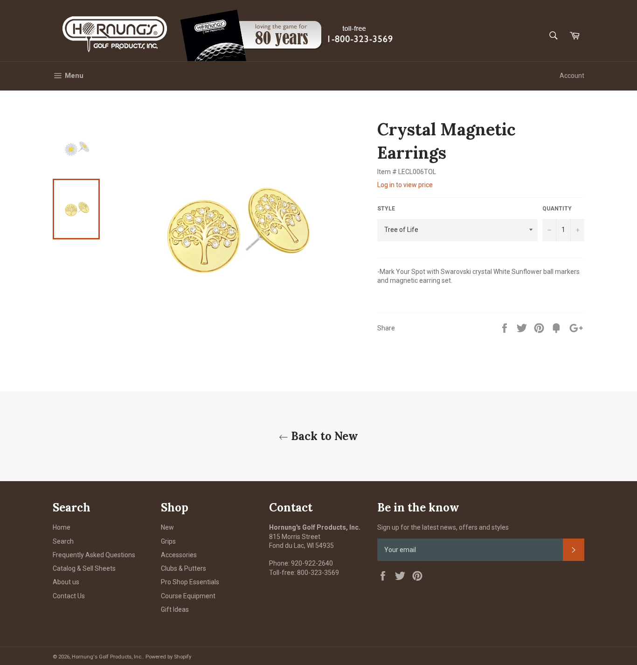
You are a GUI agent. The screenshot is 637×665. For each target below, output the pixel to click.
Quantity (557, 208)
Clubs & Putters (183, 568)
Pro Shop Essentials (190, 582)
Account (572, 75)
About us (66, 582)
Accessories (179, 555)
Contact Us (69, 596)
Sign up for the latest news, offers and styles (443, 527)
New (167, 527)
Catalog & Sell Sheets (84, 568)
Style (386, 208)
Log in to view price (405, 185)
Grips (168, 541)
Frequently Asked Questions (94, 555)
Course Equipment (188, 596)
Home (61, 527)
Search (63, 541)
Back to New (323, 436)
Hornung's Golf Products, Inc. (107, 657)
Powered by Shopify (168, 657)
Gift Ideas (175, 609)
